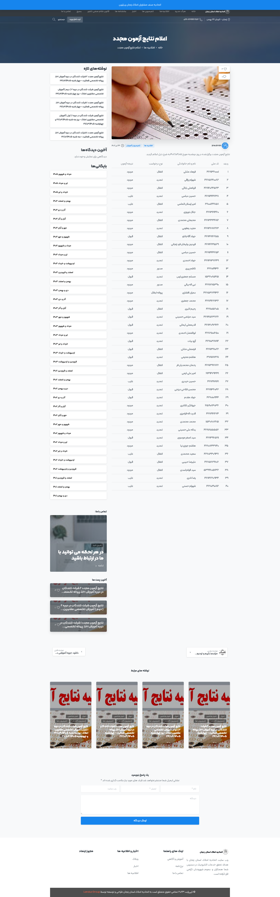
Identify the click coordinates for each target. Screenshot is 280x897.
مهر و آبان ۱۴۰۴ (60, 227)
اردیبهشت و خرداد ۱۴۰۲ (63, 460)
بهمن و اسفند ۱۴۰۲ (61, 379)
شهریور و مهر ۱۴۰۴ (61, 236)
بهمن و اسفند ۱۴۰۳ (62, 281)
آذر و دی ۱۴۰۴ (59, 210)
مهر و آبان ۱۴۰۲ (60, 415)
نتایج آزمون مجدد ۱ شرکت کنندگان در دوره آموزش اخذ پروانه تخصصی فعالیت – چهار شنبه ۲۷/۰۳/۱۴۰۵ (117, 731)
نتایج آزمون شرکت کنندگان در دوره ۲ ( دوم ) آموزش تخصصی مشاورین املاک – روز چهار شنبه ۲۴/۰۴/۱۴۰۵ (163, 731)
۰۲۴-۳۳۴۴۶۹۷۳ (191, 19)
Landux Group (92, 892)
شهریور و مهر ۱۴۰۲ (61, 424)
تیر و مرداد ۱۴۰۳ (60, 335)
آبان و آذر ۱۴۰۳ (59, 308)
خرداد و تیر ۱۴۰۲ (60, 451)
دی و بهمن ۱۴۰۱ (60, 495)
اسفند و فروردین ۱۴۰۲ (63, 370)
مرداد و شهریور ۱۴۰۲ (62, 433)
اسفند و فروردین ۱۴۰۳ (63, 272)
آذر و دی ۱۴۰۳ (59, 299)
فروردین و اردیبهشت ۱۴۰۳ (65, 361)
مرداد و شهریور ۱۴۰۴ (62, 245)
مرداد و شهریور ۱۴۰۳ (62, 326)
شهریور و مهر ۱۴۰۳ (61, 317)
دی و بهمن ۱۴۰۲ (60, 388)
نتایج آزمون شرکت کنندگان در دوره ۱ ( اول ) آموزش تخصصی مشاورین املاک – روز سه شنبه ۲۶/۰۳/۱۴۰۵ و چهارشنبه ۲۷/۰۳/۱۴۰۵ (79, 119)
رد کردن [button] (122, 5)
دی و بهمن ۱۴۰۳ (61, 290)
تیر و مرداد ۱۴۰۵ (60, 183)
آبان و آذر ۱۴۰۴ (59, 219)
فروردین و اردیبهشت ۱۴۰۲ (64, 469)
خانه (160, 48)
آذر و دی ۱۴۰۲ (59, 397)
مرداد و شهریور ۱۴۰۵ (62, 174)
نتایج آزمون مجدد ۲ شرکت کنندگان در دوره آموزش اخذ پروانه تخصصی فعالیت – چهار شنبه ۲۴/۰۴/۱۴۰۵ (209, 731)
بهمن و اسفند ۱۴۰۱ (61, 486)
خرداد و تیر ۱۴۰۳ (60, 343)
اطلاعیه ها (149, 48)
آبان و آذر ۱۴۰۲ (59, 406)
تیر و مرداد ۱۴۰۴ (60, 254)
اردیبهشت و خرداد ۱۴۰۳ (64, 352)
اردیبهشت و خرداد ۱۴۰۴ (64, 263)
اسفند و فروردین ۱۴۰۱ (62, 477)
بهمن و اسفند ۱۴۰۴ (62, 201)
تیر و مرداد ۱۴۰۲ (60, 442)
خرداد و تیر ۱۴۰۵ (60, 192)
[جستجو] (54, 19)
